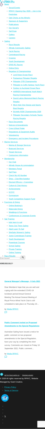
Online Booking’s (15, 206)
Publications (14, 24)
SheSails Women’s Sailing (19, 232)
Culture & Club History (18, 186)
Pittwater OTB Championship (25, 81)
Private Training (15, 249)
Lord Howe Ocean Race (23, 75)
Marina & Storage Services (20, 145)
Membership (9, 159)
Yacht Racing (14, 51)
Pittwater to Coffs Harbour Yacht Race (28, 85)
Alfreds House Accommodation (21, 165)
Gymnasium (14, 195)
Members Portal (15, 169)
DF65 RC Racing (15, 65)
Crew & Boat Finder (17, 128)
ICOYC (12, 192)
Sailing (7, 41)
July (10, 263)
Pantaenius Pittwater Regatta (25, 78)
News (6, 4)
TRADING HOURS (27, 375)
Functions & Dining (12, 202)
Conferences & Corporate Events (22, 216)
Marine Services (11, 142)
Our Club (12, 162)
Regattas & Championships (20, 71)
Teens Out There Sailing (18, 226)
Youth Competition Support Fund (22, 199)
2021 (6, 263)
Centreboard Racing (17, 55)
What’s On (8, 1)
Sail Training (9, 219)
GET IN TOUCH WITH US (11, 375)
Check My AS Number (18, 175)
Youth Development (16, 61)
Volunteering (14, 135)
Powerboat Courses (17, 243)
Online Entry (14, 68)
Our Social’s (14, 28)
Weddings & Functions (18, 212)
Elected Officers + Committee (21, 182)
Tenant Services (15, 152)
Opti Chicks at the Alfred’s (19, 18)
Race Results (14, 45)
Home (2, 263)
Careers (12, 38)
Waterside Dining (16, 209)
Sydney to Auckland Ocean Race (26, 88)
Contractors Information (18, 155)
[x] (5, 416)
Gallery (12, 35)
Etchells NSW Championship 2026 (27, 112)
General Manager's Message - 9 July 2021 (22, 281)
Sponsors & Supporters (18, 21)
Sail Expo (12, 31)
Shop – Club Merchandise (19, 179)
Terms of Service (11, 390)
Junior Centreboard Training (20, 236)
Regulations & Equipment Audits (22, 132)
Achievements (14, 189)
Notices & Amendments (18, 125)
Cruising (12, 58)
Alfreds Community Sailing (19, 48)
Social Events (14, 8)
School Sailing (14, 246)
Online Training (15, 253)
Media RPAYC (12, 309)
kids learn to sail (15, 222)
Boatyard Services (16, 149)
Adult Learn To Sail (16, 229)
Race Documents (16, 122)
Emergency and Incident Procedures (23, 138)
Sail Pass (12, 172)
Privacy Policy (10, 387)
